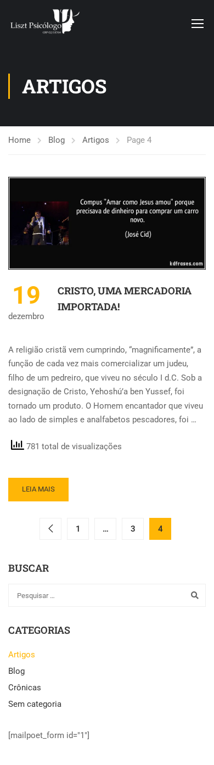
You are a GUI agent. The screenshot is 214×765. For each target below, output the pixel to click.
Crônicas (24, 688)
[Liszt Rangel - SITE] (44, 23)
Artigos (95, 140)
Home (19, 140)
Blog (56, 140)
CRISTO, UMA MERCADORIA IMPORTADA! (125, 298)
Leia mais (38, 489)
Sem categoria (34, 704)
